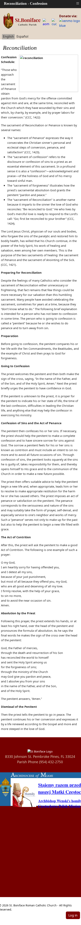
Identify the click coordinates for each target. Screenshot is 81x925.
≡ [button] (77, 3)
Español (22, 36)
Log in (72, 915)
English (8, 36)
